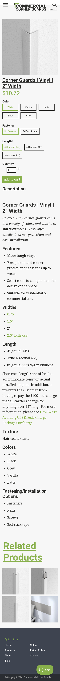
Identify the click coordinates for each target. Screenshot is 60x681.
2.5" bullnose (17, 335)
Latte (46, 107)
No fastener (10, 131)
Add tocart (12, 179)
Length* (7, 141)
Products (10, 650)
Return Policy (37, 650)
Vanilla (28, 107)
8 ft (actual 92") (12, 155)
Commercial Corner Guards (37, 677)
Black (10, 115)
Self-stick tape (30, 131)
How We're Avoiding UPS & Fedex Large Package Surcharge (29, 417)
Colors (33, 645)
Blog (7, 660)
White (10, 107)
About (8, 655)
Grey (28, 115)
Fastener (8, 125)
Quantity (8, 163)
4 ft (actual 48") (34, 147)
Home (8, 645)
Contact (34, 655)
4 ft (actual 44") (12, 147)
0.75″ (11, 314)
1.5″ (10, 321)
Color (6, 101)
